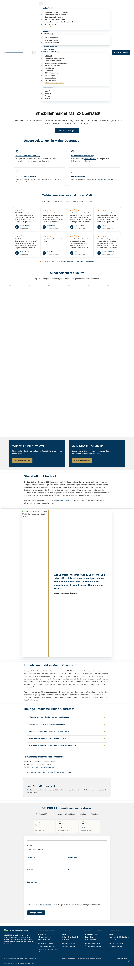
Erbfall (94, 179)
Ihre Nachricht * (32, 882)
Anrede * (30, 845)
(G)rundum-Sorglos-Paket (25, 176)
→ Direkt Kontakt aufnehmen (34, 772)
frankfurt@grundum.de (93, 946)
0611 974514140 (47, 943)
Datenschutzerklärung (45, 905)
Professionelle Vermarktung (82, 156)
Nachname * (72, 858)
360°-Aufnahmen (90, 159)
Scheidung (100, 179)
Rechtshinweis (90, 958)
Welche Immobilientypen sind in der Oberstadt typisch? (49, 731)
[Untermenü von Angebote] (51, 34)
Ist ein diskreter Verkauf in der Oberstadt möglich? (48, 738)
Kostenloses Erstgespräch (67, 131)
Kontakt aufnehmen (121, 52)
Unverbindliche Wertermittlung (27, 156)
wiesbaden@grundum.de (46, 946)
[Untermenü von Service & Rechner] (57, 52)
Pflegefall (111, 179)
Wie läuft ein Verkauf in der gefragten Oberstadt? (47, 724)
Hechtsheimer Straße (61, 500)
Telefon (70, 870)
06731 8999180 (117, 943)
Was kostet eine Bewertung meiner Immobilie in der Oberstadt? (52, 745)
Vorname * (31, 858)
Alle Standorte (67, 772)
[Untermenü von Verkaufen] (51, 8)
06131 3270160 (32, 767)
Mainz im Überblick (53, 772)
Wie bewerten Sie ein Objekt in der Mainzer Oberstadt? (49, 717)
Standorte (64, 958)
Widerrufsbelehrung (123, 958)
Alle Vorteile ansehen (22, 460)
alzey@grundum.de (115, 946)
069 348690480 (94, 943)
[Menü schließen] (41, 3)
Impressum (71, 958)
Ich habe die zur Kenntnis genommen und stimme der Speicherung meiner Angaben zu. (65, 905)
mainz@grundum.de (47, 767)
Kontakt (98, 958)
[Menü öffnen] (34, 52)
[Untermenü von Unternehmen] (54, 87)
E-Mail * (30, 870)
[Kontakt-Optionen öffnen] (129, 961)
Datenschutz (81, 958)
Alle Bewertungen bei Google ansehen (80, 261)
